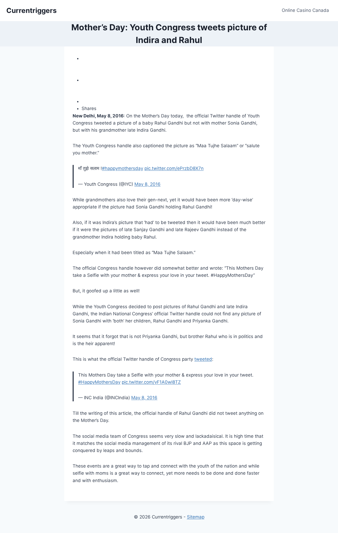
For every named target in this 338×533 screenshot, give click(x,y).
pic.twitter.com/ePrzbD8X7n (174, 168)
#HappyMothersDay (99, 382)
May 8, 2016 (147, 184)
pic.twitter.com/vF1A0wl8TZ (151, 382)
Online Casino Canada (305, 10)
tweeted (203, 359)
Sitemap (195, 517)
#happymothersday (122, 168)
